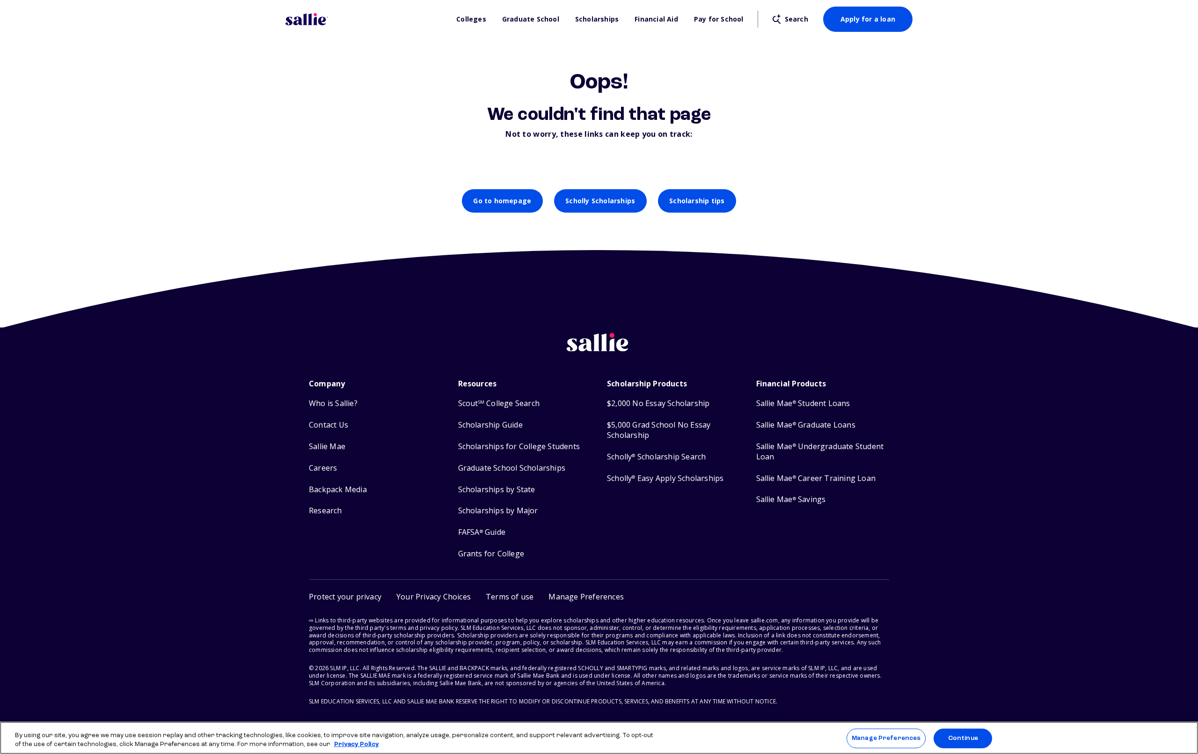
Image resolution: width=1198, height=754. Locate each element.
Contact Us (328, 425)
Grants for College (491, 554)
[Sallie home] (366, 19)
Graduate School (530, 19)
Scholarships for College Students (519, 446)
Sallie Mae (327, 446)
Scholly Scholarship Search (656, 457)
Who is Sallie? (333, 403)
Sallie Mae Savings (791, 499)
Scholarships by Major (498, 511)
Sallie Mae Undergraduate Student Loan (820, 452)
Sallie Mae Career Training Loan (816, 478)
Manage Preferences (886, 738)
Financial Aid (656, 19)
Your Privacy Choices (433, 596)
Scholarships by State (496, 490)
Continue (963, 738)
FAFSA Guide (481, 532)
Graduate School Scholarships (512, 468)
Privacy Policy (356, 744)
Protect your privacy (345, 596)
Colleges (471, 19)
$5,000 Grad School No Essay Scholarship (658, 430)
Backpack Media (338, 490)
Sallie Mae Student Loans (803, 403)
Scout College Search (499, 403)
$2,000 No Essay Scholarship (658, 403)
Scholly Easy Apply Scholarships (665, 478)
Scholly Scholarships (600, 200)
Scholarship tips (696, 200)
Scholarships (597, 19)
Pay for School (719, 19)
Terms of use (509, 596)
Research (325, 511)
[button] (586, 597)
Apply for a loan (867, 19)
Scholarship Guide (490, 425)
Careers (323, 468)
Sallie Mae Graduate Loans (805, 425)
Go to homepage (502, 200)
